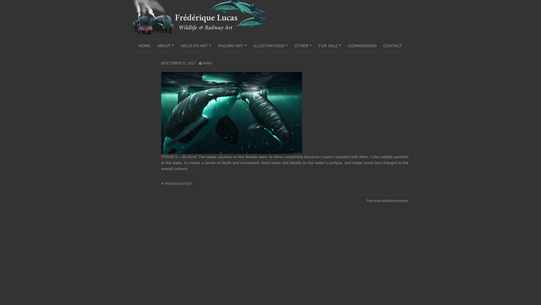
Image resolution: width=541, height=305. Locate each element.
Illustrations (271, 47)
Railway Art (233, 47)
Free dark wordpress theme (388, 201)
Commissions (362, 45)
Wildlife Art (197, 47)
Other (303, 47)
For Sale (330, 47)
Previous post (178, 184)
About (166, 47)
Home (144, 45)
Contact (392, 45)
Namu (207, 63)
